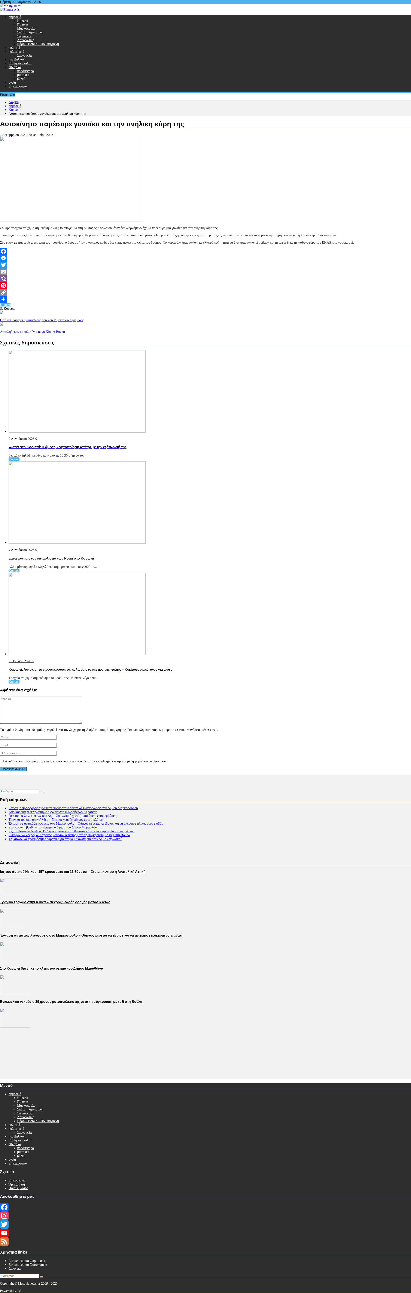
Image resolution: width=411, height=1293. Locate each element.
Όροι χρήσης (17, 1184)
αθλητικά (15, 67)
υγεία (12, 82)
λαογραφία (24, 55)
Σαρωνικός (24, 36)
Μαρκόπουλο (26, 28)
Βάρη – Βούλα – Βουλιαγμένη (38, 44)
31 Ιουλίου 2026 (20, 661)
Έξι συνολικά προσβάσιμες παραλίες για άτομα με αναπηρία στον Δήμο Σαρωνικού (65, 839)
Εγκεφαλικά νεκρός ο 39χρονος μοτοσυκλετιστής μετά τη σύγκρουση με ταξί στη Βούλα (69, 835)
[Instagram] (205, 1216)
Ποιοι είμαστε (18, 1188)
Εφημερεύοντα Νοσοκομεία (28, 1264)
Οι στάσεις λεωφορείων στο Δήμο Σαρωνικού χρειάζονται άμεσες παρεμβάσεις (63, 816)
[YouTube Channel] (205, 1233)
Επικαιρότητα (18, 86)
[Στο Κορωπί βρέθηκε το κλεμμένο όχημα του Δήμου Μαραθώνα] (15, 993)
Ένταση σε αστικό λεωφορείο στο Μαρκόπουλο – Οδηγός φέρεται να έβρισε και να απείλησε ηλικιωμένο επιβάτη (86, 823)
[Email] (205, 272)
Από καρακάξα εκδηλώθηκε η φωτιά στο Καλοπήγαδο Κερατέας (53, 812)
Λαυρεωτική (25, 40)
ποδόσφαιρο (25, 71)
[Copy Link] (205, 292)
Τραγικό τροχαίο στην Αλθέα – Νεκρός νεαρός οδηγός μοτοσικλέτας (56, 819)
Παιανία (22, 24)
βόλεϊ (21, 78)
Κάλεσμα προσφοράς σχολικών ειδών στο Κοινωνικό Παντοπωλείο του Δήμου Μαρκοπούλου (73, 808)
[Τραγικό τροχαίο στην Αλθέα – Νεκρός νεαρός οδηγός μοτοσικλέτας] (15, 927)
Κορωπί (22, 21)
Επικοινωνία (17, 1180)
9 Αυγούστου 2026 (22, 439)
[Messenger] (205, 258)
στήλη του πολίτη (20, 63)
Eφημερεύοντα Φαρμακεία (27, 1261)
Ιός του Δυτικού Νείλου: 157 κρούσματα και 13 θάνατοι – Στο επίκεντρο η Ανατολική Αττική (72, 831)
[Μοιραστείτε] (205, 299)
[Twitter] (205, 265)
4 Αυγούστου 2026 (22, 550)
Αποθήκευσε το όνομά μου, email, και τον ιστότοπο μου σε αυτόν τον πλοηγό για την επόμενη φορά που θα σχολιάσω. (86, 761)
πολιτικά (14, 48)
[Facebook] (205, 251)
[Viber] (205, 278)
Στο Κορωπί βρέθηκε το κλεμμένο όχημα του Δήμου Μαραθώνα (53, 827)
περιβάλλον (16, 59)
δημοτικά (15, 17)
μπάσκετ (23, 75)
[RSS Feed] (205, 1241)
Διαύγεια (15, 1268)
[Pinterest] (205, 285)
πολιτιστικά (16, 51)
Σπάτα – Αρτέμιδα (29, 32)
